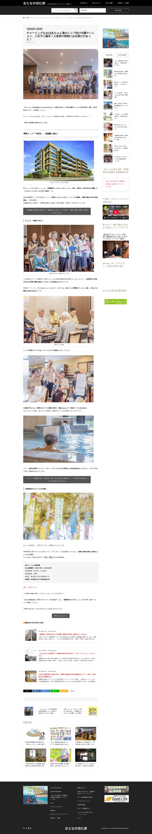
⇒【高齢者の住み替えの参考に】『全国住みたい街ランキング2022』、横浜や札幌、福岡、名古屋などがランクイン (57, 211)
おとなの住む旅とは (55, 788)
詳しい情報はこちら (30, 587)
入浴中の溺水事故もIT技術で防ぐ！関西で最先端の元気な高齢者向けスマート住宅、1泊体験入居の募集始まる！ (67, 675)
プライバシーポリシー (56, 806)
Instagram (23, 828)
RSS (30, 828)
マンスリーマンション (83, 801)
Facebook (28, 828)
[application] (116, 212)
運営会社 (52, 810)
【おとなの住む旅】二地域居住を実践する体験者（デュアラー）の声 (115, 184)
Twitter (26, 828)
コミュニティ (31, 29)
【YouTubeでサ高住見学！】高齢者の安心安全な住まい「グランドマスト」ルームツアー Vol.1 (67, 655)
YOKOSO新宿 (81, 804)
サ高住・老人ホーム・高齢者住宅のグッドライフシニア (86, 792)
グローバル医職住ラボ (83, 808)
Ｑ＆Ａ (52, 803)
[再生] (105, 218)
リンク (79, 818)
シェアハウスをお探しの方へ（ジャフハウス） (85, 813)
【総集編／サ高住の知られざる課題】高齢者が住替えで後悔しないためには (63, 634)
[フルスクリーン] (126, 218)
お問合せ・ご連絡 (123, 3)
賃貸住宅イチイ (81, 788)
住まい (39, 29)
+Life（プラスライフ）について (59, 814)
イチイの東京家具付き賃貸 (84, 797)
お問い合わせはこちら (61, 616)
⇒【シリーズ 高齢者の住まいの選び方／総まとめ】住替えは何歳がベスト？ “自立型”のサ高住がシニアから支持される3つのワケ (57, 480)
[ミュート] (124, 218)
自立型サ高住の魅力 (55, 791)
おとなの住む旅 (76, 828)
